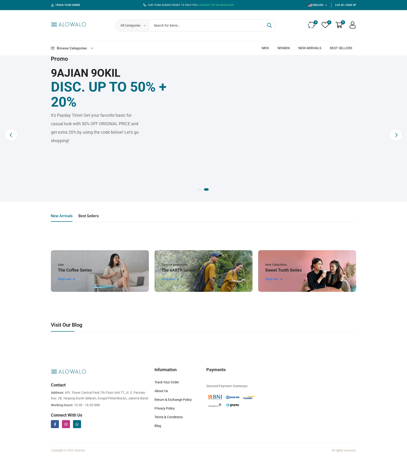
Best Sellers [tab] (88, 216)
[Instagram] (66, 424)
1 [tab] (199, 189)
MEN (265, 48)
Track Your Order (67, 5)
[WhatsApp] (77, 424)
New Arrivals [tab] (62, 216)
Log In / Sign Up (345, 5)
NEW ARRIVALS (309, 48)
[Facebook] (55, 424)
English (318, 5)
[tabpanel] (203, 103)
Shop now (65, 279)
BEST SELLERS (341, 48)
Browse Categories (72, 48)
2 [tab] (206, 189)
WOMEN (283, 48)
